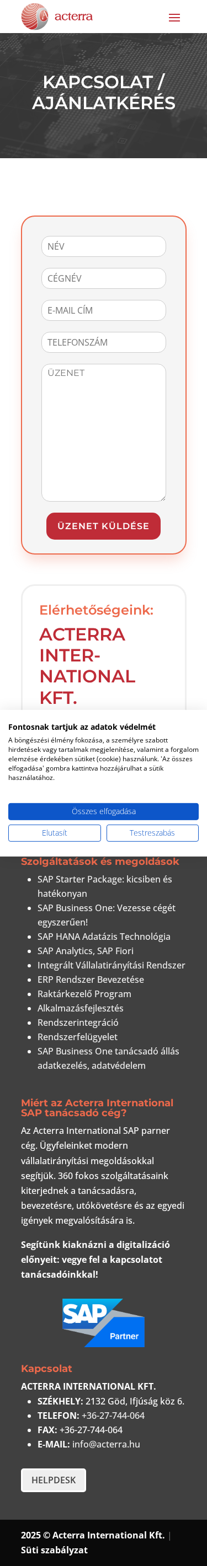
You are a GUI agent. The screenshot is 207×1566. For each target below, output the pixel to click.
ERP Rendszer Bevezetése (91, 979)
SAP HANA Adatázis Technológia (104, 936)
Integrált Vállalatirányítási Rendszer (111, 965)
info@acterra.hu (106, 1444)
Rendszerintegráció (78, 1022)
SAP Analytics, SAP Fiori (86, 951)
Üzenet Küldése (103, 526)
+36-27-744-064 (113, 1415)
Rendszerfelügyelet (78, 1037)
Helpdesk (53, 1480)
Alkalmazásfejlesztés (81, 1008)
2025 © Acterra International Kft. (93, 1535)
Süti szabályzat (54, 1550)
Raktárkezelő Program (84, 994)
